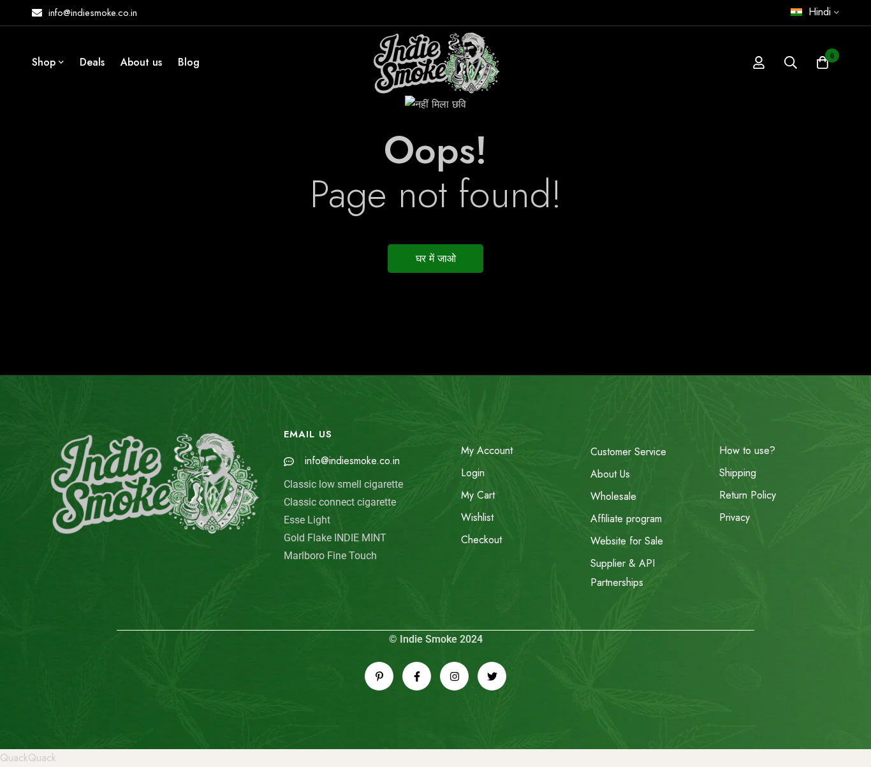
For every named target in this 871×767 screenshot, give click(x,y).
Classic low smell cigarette (343, 484)
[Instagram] (454, 676)
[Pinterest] (379, 676)
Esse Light (307, 520)
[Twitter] (492, 676)
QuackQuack (28, 757)
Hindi (820, 11)
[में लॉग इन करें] (759, 62)
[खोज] (791, 62)
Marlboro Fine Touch (330, 556)
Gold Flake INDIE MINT (335, 538)
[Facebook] (416, 676)
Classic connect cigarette (340, 502)
